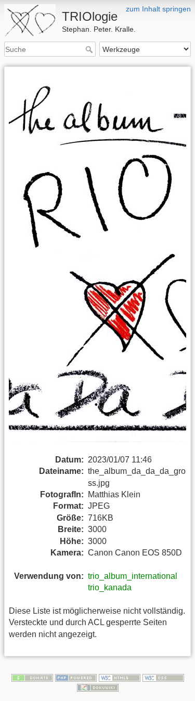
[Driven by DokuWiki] (98, 687)
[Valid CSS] (163, 677)
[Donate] (32, 677)
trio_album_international (132, 576)
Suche (90, 49)
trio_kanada (110, 587)
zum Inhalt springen (158, 9)
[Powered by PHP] (76, 677)
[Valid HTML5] (119, 677)
